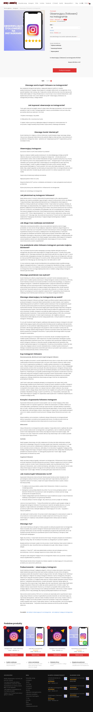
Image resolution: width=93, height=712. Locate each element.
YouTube (28, 684)
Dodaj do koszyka (64, 70)
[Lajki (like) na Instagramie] (35, 636)
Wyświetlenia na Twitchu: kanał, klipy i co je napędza (13, 686)
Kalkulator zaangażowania (33, 692)
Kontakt (28, 700)
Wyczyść (52, 30)
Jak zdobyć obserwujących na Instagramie (38, 612)
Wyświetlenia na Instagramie (79, 648)
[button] (42, 12)
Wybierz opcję (14, 655)
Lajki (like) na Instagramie (35, 648)
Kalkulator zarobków (31, 694)
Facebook (29, 686)
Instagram (15, 8)
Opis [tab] (43, 81)
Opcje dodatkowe (55, 43)
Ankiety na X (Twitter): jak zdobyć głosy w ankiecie (13, 694)
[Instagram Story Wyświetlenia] (57, 636)
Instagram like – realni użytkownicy (14, 648)
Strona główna (8, 8)
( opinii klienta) (61, 21)
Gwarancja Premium (56, 48)
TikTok (27, 682)
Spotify (28, 690)
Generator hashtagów (32, 696)
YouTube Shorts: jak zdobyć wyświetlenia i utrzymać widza (12, 683)
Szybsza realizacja (56, 45)
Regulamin (29, 704)
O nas (27, 698)
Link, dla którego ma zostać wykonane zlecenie (63, 36)
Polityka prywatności (32, 706)
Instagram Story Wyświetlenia (57, 648)
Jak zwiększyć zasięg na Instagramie (62, 612)
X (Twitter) (29, 688)
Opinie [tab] (48, 81)
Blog (27, 702)
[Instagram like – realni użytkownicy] (14, 636)
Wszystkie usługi (30, 678)
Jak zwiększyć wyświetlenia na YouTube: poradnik (12, 690)
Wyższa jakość (55, 51)
